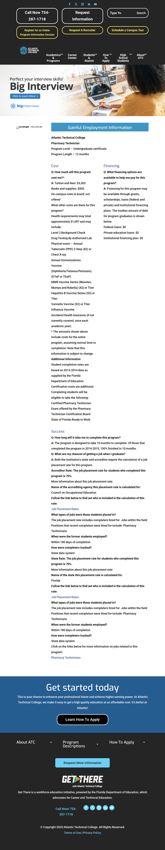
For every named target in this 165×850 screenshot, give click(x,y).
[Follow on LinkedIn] (89, 4)
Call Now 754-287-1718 (37, 15)
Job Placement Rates (65, 509)
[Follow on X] (76, 4)
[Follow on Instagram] (82, 4)
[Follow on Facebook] (69, 4)
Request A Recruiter (82, 30)
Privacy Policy (92, 832)
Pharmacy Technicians (66, 657)
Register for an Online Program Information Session (37, 32)
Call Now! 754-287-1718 (66, 811)
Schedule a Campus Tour (128, 30)
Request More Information (82, 763)
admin (21, 842)
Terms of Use (72, 832)
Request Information (82, 15)
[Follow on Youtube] (95, 4)
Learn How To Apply (82, 719)
